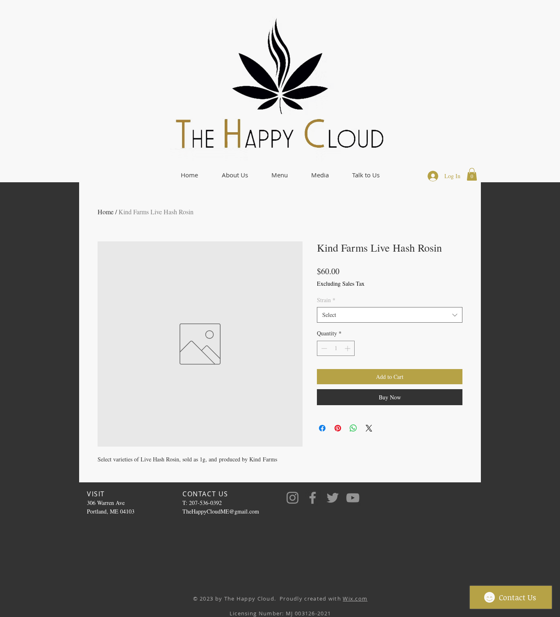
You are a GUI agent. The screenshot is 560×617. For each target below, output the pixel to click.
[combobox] (389, 315)
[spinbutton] (335, 348)
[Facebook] (313, 498)
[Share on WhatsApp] (353, 428)
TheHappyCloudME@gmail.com (220, 511)
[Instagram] (292, 498)
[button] (235, 175)
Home (106, 211)
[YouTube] (353, 498)
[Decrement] (323, 348)
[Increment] (348, 348)
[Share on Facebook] (322, 428)
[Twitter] (333, 498)
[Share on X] (369, 428)
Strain (326, 300)
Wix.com (355, 598)
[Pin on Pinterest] (338, 428)
